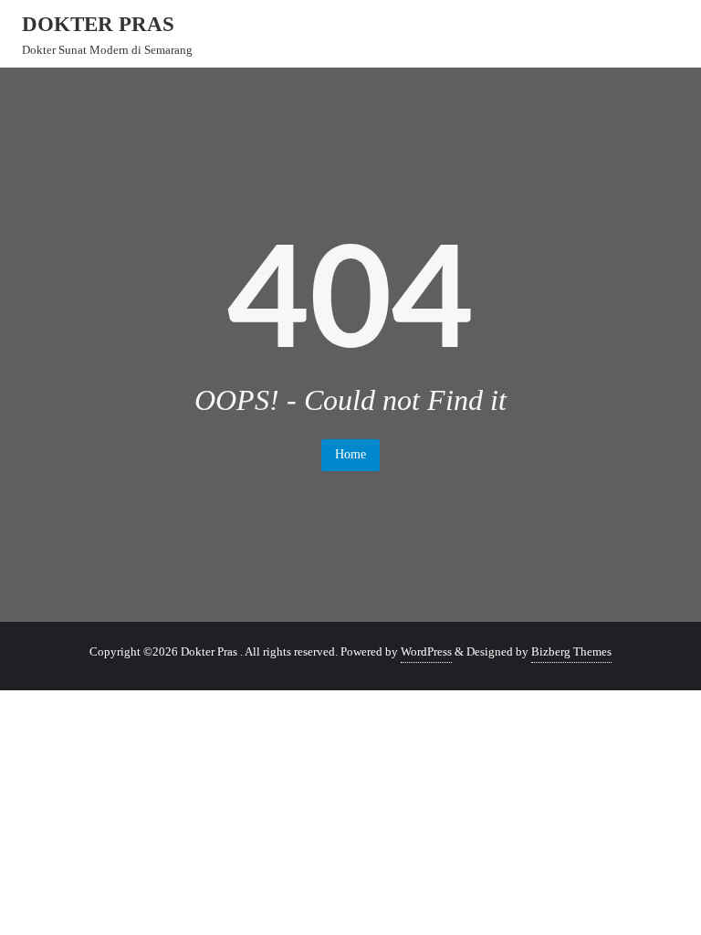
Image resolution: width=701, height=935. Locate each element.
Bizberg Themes (571, 651)
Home (350, 454)
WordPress (426, 651)
